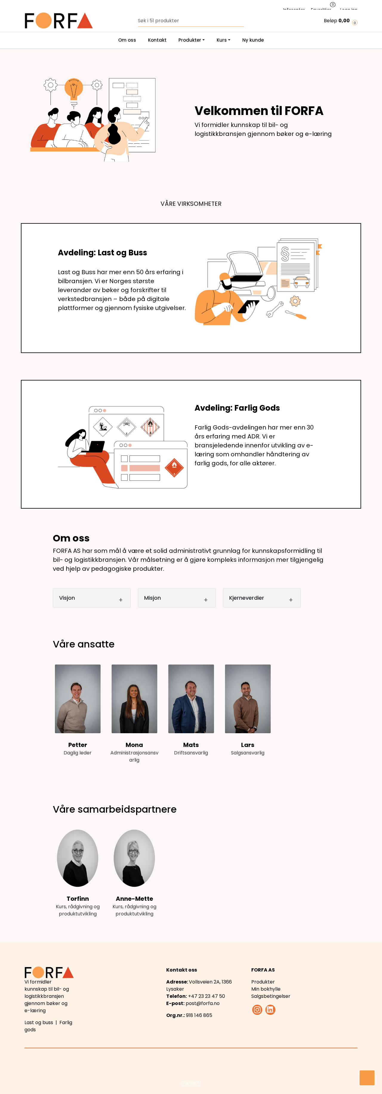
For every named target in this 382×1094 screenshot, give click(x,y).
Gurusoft (191, 1082)
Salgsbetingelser (270, 996)
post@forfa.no (203, 1003)
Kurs (222, 10)
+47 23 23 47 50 (206, 996)
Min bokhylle (266, 989)
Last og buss (38, 1022)
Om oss (127, 10)
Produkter (189, 10)
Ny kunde (253, 10)
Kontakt (157, 10)
